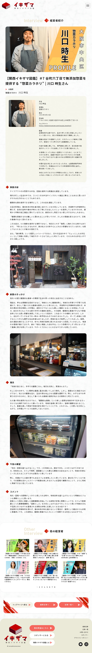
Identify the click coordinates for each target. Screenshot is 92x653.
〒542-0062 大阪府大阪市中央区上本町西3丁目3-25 (58, 120)
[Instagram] (86, 644)
